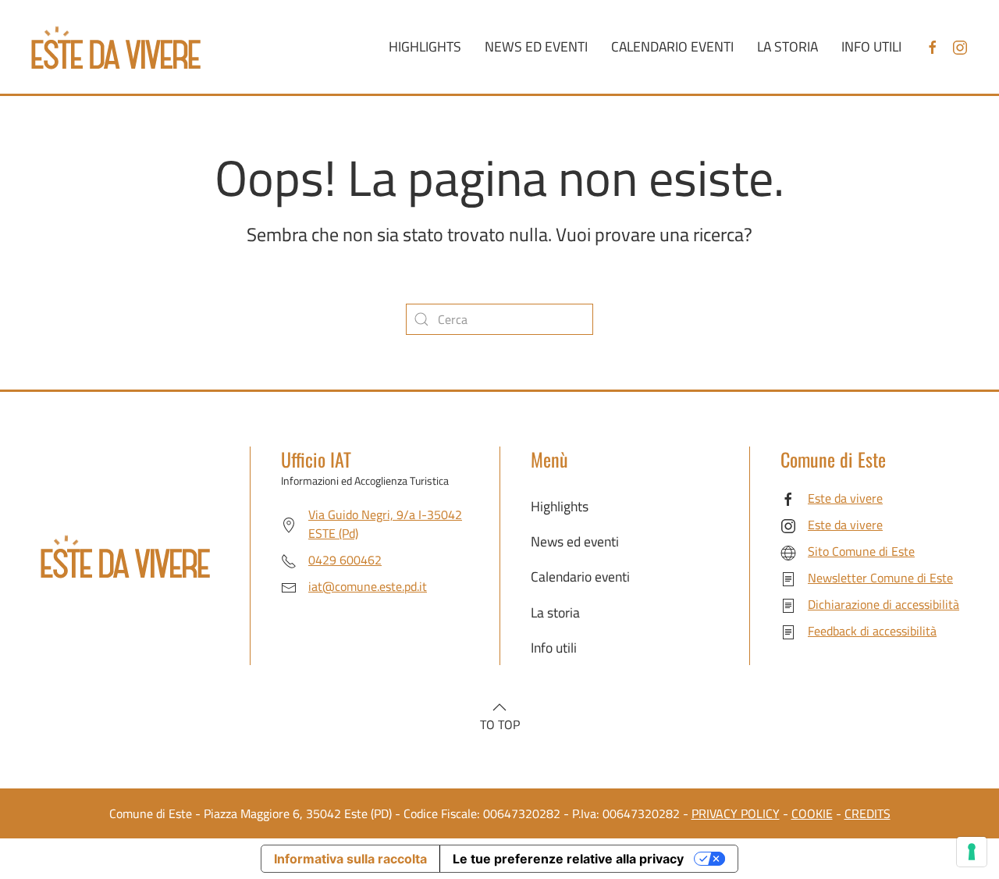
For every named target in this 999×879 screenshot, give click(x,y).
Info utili (871, 46)
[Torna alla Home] (116, 47)
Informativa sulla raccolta (350, 859)
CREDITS (867, 813)
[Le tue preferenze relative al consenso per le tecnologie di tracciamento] (972, 852)
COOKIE (812, 813)
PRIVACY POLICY (735, 813)
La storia (787, 46)
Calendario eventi (672, 46)
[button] (499, 707)
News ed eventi (536, 46)
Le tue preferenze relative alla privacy (568, 859)
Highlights (425, 46)
